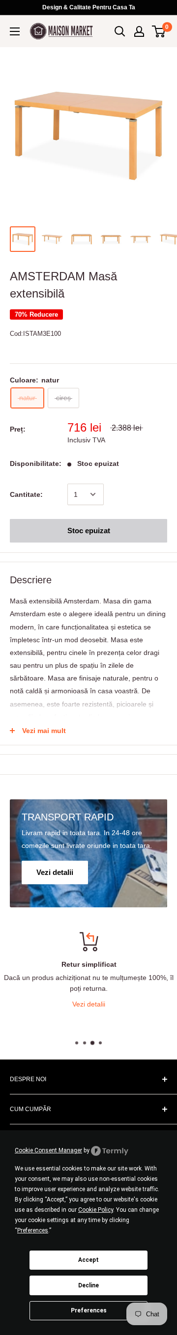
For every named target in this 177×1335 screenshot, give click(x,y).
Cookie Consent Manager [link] (48, 1150)
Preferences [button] (32, 1230)
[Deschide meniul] (15, 31)
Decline (88, 1285)
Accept (88, 1259)
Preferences (89, 1310)
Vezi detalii (88, 1004)
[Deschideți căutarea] (120, 31)
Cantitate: (26, 494)
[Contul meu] (139, 31)
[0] (159, 31)
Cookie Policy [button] (95, 1209)
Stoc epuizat (88, 530)
